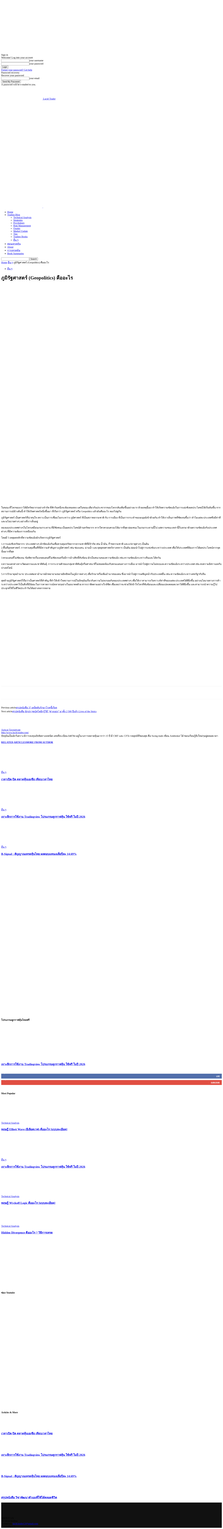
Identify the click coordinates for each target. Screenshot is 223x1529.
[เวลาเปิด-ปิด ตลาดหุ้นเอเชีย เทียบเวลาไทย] (17, 769)
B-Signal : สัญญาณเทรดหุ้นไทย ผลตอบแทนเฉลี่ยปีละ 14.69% (39, 854)
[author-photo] (8, 727)
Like (218, 1076)
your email (34, 78)
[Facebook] (28, 288)
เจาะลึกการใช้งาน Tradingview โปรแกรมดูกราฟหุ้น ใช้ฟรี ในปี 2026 (43, 816)
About (10, 247)
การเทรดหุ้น (13, 250)
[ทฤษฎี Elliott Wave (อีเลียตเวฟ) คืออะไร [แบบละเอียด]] (17, 1120)
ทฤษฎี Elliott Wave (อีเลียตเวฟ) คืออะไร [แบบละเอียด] (34, 1129)
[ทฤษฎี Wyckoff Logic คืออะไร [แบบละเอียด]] (17, 1193)
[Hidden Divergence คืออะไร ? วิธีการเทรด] (17, 1223)
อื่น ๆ (16, 240)
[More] (61, 288)
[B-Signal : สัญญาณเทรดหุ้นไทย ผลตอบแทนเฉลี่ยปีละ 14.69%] (17, 843)
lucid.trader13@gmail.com (25, 1523)
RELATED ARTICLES (13, 742)
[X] (39, 288)
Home (10, 212)
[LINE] (50, 288)
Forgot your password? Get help (16, 70)
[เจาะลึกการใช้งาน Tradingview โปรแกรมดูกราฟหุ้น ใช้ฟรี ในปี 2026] (17, 806)
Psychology (19, 223)
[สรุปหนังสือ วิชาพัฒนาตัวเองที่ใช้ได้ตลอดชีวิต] (8, 1491)
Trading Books (20, 236)
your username (36, 60)
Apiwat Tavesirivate (10, 730)
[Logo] (22, 207)
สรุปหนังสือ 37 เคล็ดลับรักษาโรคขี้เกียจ (36, 707)
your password (36, 63)
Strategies (18, 220)
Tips (15, 234)
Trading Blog (13, 214)
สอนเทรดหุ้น (14, 243)
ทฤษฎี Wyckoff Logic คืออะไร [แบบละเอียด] (28, 1203)
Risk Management (22, 225)
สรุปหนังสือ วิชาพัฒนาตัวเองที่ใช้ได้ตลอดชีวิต (29, 1497)
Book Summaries (15, 253)
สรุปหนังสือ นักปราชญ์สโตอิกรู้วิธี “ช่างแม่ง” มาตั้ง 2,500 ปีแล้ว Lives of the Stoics (54, 711)
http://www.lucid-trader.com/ (15, 732)
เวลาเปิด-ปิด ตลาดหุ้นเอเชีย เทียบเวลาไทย (27, 779)
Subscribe (215, 1082)
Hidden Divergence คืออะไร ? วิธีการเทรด (27, 1232)
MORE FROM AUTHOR (39, 742)
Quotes (16, 228)
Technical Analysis (22, 217)
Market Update (20, 231)
